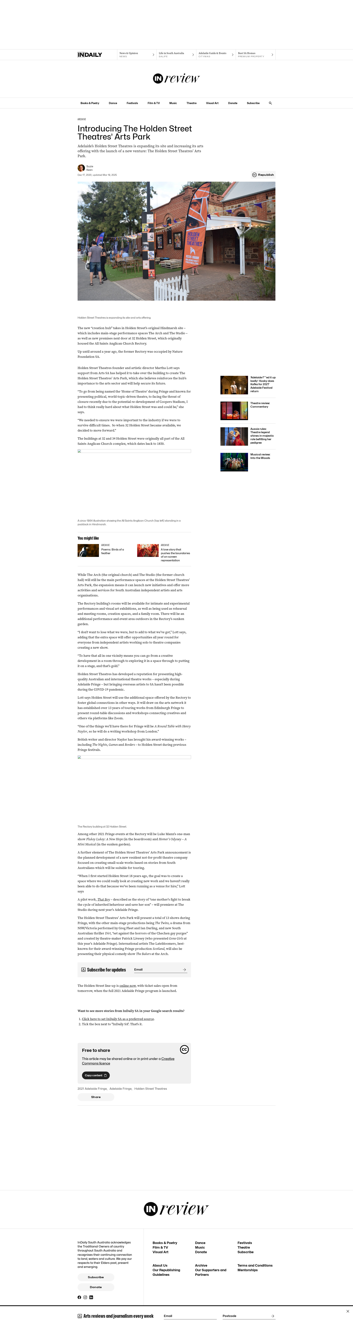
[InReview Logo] (176, 79)
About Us (160, 1265)
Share (96, 1097)
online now (128, 985)
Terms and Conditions (255, 1265)
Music (173, 103)
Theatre (192, 103)
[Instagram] (85, 1297)
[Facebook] (79, 1297)
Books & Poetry (90, 103)
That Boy (103, 899)
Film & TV (154, 103)
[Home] (97, 55)
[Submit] (183, 969)
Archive (201, 1265)
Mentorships (248, 1270)
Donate (232, 103)
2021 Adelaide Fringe (92, 1088)
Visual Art (212, 103)
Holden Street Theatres (150, 1088)
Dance (113, 103)
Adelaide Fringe (121, 1088)
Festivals (132, 103)
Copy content (93, 1075)
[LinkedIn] (91, 1297)
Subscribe (253, 103)
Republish (266, 175)
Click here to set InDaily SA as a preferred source (118, 1019)
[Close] (348, 1311)
